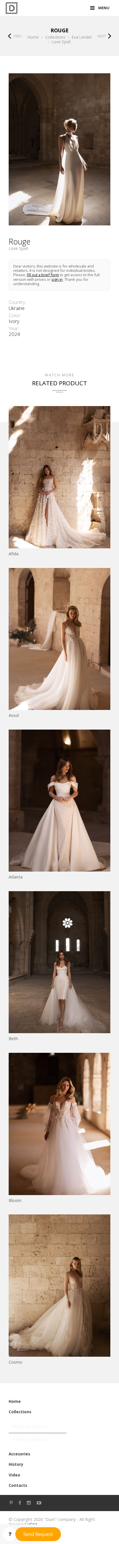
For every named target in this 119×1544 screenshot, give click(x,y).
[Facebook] (19, 1503)
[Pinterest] (11, 1503)
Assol (14, 715)
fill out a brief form (43, 274)
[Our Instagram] (29, 1503)
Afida (13, 553)
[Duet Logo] (11, 8)
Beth (13, 1038)
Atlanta (16, 877)
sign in (57, 279)
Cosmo (15, 1362)
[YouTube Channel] (39, 1503)
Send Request (38, 1534)
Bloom (15, 1200)
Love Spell (18, 248)
